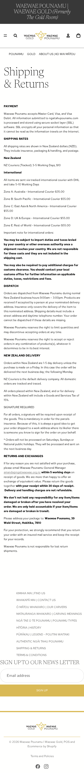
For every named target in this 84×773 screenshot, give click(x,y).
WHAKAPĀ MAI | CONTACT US (36, 600)
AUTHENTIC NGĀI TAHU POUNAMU (39, 641)
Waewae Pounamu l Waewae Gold (41, 742)
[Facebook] (38, 766)
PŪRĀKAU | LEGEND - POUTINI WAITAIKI (42, 634)
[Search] (15, 35)
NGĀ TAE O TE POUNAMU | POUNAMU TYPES (46, 621)
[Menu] (5, 35)
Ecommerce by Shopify (42, 746)
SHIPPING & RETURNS (31, 648)
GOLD (31, 54)
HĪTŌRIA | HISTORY (28, 627)
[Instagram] (46, 766)
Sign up (42, 690)
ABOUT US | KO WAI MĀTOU (57, 54)
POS (67, 742)
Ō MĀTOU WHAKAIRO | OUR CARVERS (41, 607)
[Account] (68, 35)
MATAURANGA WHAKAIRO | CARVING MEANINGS (49, 614)
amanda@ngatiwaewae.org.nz (22, 472)
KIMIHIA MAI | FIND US (30, 593)
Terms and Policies (42, 756)
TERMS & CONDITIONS (31, 655)
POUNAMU (16, 54)
